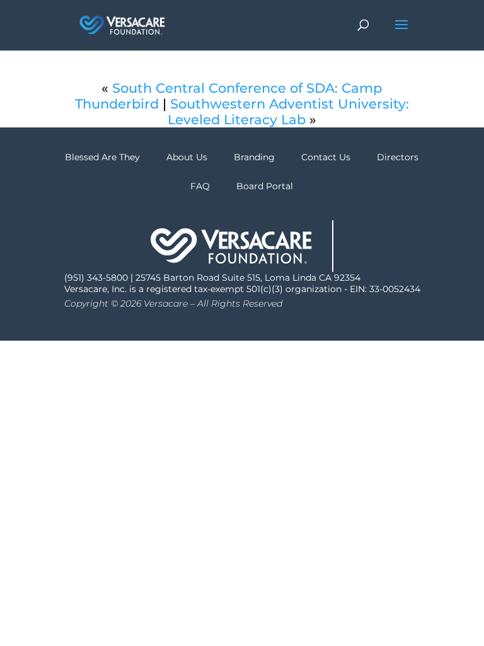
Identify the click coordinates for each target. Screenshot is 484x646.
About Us (186, 157)
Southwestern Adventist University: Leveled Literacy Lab (288, 111)
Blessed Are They (102, 157)
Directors (397, 157)
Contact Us (325, 157)
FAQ (200, 186)
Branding (254, 157)
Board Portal (264, 186)
